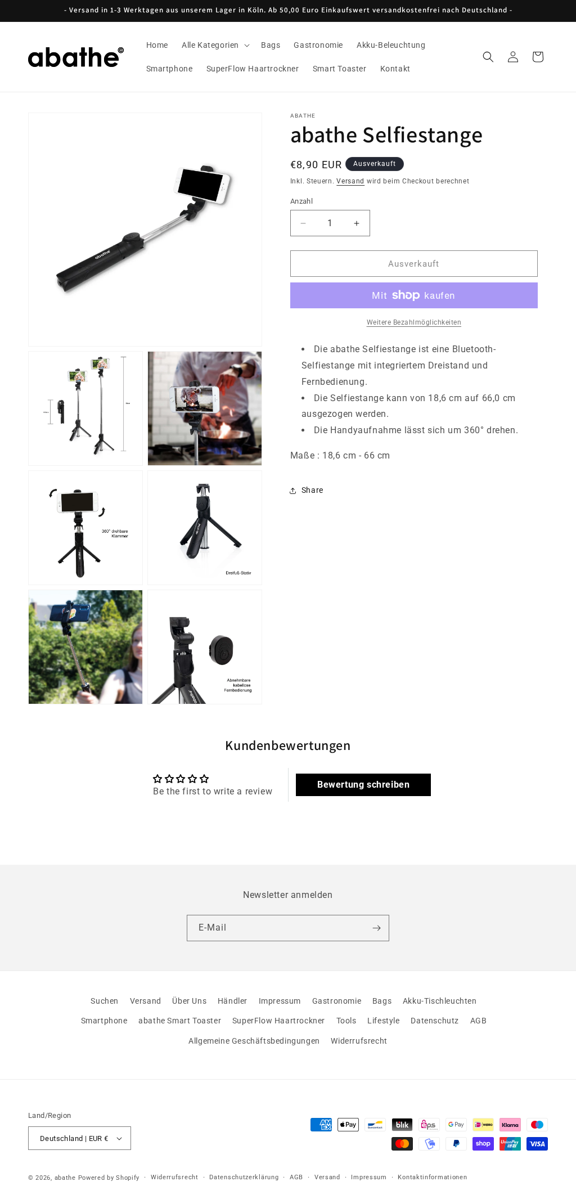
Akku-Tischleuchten (440, 1000)
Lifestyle (383, 1020)
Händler (233, 1000)
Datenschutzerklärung (243, 1177)
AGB (478, 1020)
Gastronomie (337, 1000)
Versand (350, 181)
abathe (65, 1177)
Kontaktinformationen (432, 1177)
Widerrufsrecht (359, 1040)
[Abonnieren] (376, 928)
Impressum (280, 1000)
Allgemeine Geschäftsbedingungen (254, 1040)
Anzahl (301, 201)
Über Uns (189, 1000)
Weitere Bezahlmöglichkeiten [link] (414, 322)
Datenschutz (435, 1020)
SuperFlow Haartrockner (278, 1020)
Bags (382, 1000)
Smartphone (104, 1020)
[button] (214, 45)
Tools (346, 1020)
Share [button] (312, 490)
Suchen (105, 1000)
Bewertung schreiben (363, 784)
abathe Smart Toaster (179, 1020)
